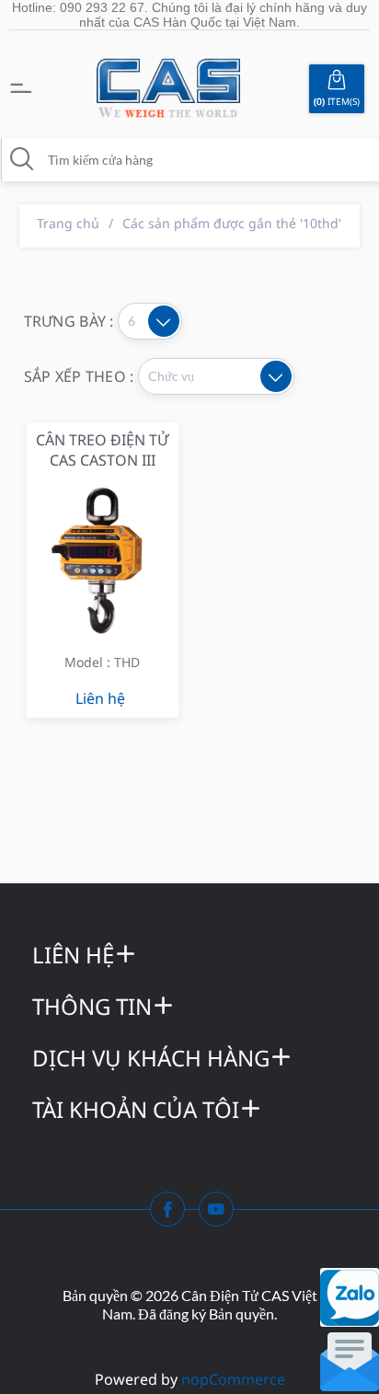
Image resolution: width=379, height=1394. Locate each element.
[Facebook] (172, 1214)
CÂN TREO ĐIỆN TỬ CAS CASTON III (102, 450)
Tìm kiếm (22, 159)
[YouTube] (221, 1214)
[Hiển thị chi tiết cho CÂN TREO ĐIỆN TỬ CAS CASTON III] (102, 559)
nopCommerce (233, 1379)
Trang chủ (68, 223)
